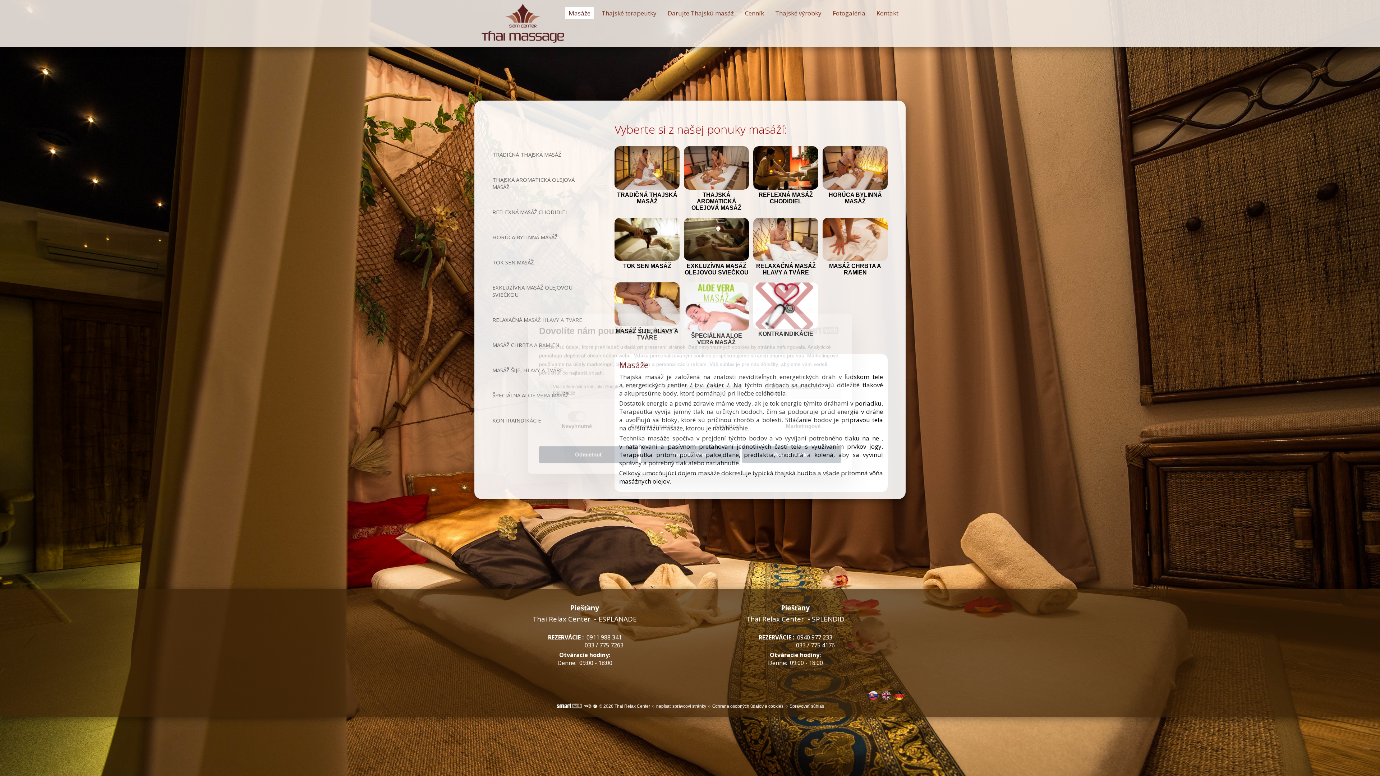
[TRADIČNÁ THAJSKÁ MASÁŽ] (647, 168)
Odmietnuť (588, 449)
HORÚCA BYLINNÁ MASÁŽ (856, 198)
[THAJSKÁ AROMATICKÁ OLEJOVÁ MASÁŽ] (716, 168)
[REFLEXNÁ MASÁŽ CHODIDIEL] (785, 168)
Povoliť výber (690, 449)
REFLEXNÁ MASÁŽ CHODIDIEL (786, 198)
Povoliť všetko (791, 449)
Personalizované (652, 420)
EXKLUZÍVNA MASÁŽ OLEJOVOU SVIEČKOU (717, 269)
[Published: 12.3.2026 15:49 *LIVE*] (587, 706)
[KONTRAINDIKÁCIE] (785, 305)
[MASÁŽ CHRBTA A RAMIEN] (855, 239)
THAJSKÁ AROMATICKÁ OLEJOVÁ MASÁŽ (716, 201)
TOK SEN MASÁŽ (647, 266)
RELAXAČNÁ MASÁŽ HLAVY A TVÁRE (786, 269)
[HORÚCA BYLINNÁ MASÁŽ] (855, 168)
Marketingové (803, 420)
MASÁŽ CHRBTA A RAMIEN (856, 269)
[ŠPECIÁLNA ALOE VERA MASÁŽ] (716, 306)
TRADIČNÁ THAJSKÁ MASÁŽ (648, 198)
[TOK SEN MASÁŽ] (647, 239)
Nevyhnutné (577, 420)
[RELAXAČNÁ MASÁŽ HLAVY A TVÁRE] (785, 239)
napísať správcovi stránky (681, 706)
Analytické (727, 420)
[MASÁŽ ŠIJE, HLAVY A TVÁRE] (647, 304)
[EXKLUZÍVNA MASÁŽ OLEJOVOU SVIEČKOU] (716, 239)
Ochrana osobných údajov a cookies (793, 384)
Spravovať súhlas (807, 706)
